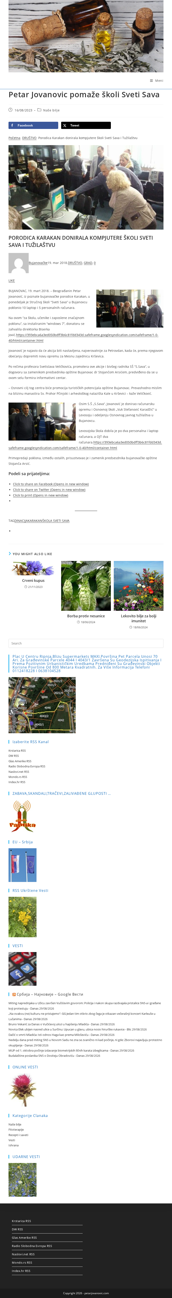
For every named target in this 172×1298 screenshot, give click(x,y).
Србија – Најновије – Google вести (50, 994)
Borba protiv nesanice (86, 616)
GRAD (88, 263)
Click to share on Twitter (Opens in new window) (49, 489)
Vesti (12, 1140)
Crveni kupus (33, 580)
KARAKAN (35, 520)
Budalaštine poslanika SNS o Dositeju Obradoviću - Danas (47, 1056)
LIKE (12, 280)
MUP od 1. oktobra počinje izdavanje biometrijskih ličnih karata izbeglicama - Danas (64, 1050)
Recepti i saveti (18, 1135)
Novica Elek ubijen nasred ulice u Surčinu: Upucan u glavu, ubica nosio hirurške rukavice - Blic (70, 1029)
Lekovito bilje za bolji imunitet (138, 618)
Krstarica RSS (17, 751)
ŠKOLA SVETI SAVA (55, 520)
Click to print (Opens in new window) (40, 495)
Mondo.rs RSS (18, 777)
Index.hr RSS (17, 782)
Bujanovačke (38, 263)
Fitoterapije (16, 1129)
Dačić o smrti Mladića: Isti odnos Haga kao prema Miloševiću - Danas (54, 1035)
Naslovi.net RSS (19, 772)
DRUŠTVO (29, 138)
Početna (14, 138)
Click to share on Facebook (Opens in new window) (51, 484)
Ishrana (14, 1145)
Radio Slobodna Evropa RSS (27, 766)
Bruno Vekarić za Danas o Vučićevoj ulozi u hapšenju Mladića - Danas (54, 1024)
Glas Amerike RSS (20, 761)
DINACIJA (21, 520)
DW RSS (14, 756)
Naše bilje (51, 110)
